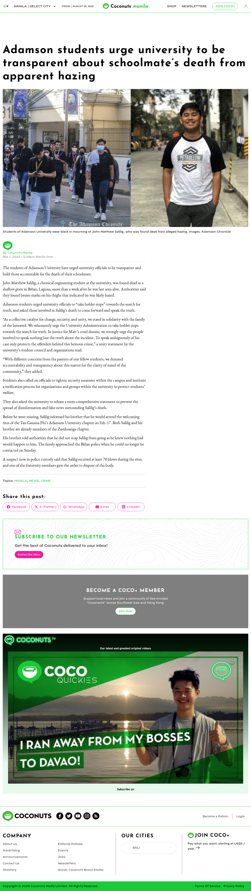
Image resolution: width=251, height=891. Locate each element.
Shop (171, 6)
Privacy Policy (234, 886)
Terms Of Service (207, 886)
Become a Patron (215, 816)
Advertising (11, 850)
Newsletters (194, 6)
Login (246, 6)
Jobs (61, 856)
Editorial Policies (70, 844)
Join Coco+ (225, 6)
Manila (20, 480)
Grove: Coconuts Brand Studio (81, 869)
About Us (10, 844)
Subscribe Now (29, 554)
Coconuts (129, 6)
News (34, 480)
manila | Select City (32, 6)
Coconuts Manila (19, 252)
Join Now (125, 611)
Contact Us (11, 863)
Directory (9, 869)
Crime (46, 480)
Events (63, 850)
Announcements (15, 856)
